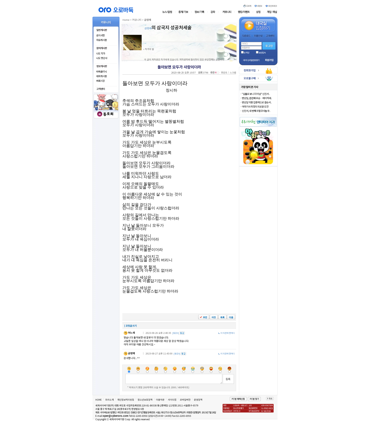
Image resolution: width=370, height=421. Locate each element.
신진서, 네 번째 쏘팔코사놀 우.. (256, 111)
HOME (98, 399)
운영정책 (198, 399)
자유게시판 (101, 40)
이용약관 (160, 399)
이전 (214, 317)
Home (126, 20)
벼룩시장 (100, 81)
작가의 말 (149, 49)
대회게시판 (101, 76)
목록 (222, 317)
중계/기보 (183, 11)
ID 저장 (246, 52)
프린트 (224, 72)
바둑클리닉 (101, 71)
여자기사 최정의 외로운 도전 (255, 106)
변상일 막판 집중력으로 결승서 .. (257, 102)
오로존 (244, 11)
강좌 (213, 11)
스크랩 (233, 72)
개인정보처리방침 (125, 399)
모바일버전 (185, 399)
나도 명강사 (101, 58)
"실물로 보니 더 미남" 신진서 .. (256, 94)
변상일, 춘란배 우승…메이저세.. (257, 98)
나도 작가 (100, 53)
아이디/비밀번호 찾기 (251, 60)
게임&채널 (270, 11)
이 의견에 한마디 (227, 332)
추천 (205, 317)
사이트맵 (172, 399)
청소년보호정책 (145, 399)
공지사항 (100, 35)
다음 (231, 317)
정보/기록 (200, 11)
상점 (258, 11)
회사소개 (109, 399)
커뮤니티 (227, 11)
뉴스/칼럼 (168, 11)
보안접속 (262, 52)
